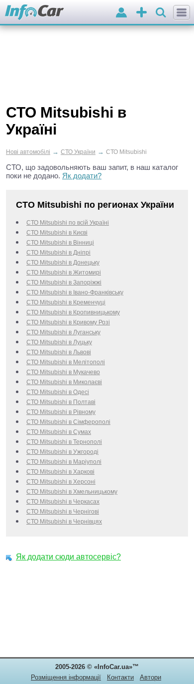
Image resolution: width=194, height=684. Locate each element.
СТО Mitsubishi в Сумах (58, 431)
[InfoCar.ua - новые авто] (34, 12)
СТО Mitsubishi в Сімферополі (68, 421)
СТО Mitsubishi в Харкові (60, 471)
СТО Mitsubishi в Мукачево (63, 372)
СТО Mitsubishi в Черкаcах (62, 501)
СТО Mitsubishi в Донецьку (62, 262)
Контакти (120, 677)
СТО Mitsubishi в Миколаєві (64, 382)
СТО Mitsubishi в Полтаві (61, 402)
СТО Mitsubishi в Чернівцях (64, 521)
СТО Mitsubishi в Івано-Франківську (74, 292)
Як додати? (81, 175)
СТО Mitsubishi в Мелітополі (65, 362)
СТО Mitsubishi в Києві (57, 232)
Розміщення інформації (66, 677)
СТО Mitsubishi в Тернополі (64, 441)
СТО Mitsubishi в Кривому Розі (68, 322)
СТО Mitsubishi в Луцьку (59, 342)
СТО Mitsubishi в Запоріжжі (63, 282)
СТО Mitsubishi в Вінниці (60, 242)
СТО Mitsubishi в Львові (58, 352)
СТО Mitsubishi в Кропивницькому (73, 312)
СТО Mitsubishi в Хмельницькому (71, 491)
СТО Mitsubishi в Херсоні (61, 481)
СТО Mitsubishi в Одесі (57, 392)
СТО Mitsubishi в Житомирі (63, 272)
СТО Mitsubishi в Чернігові (62, 511)
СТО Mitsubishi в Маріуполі (63, 461)
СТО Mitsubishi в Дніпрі (58, 252)
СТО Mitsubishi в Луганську (63, 332)
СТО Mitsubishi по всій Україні (67, 222)
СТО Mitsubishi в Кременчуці (65, 302)
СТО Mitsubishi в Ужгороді (62, 451)
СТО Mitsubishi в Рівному (61, 412)
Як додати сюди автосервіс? (68, 556)
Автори (150, 677)
